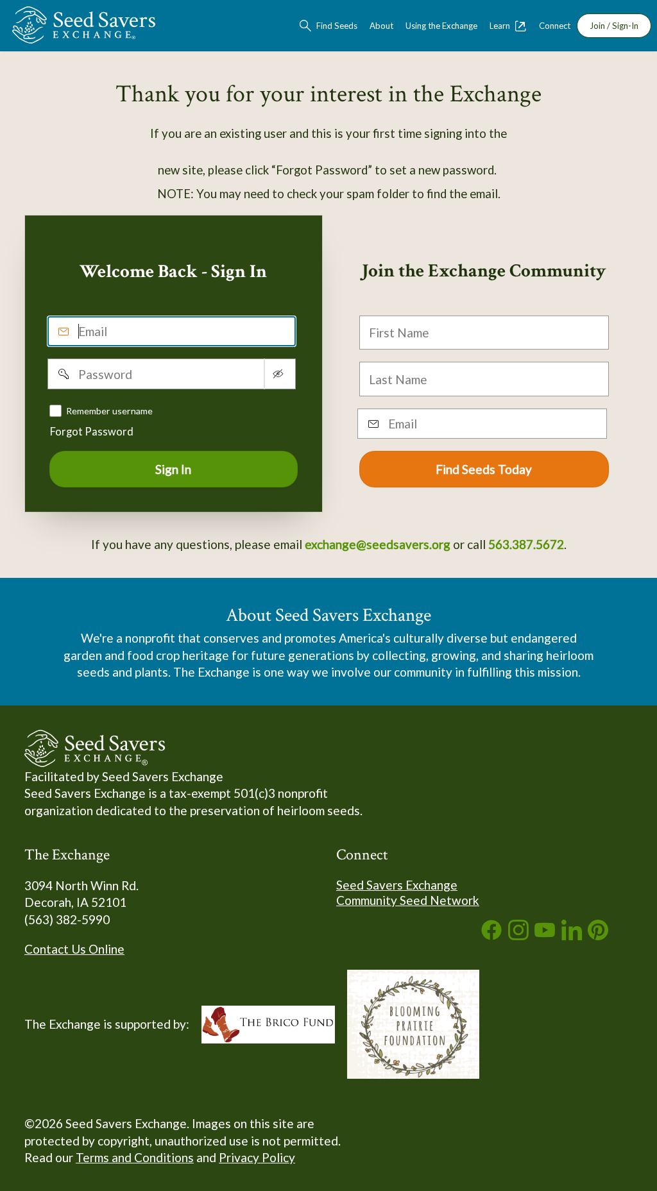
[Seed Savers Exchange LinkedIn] (571, 935)
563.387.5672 (526, 544)
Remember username (109, 410)
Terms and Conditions (135, 1157)
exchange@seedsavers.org (377, 544)
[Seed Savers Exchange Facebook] (491, 935)
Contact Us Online (74, 949)
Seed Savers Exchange (396, 884)
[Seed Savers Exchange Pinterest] (598, 935)
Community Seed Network (407, 900)
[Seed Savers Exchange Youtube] (544, 935)
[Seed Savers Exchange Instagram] (518, 935)
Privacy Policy (257, 1157)
